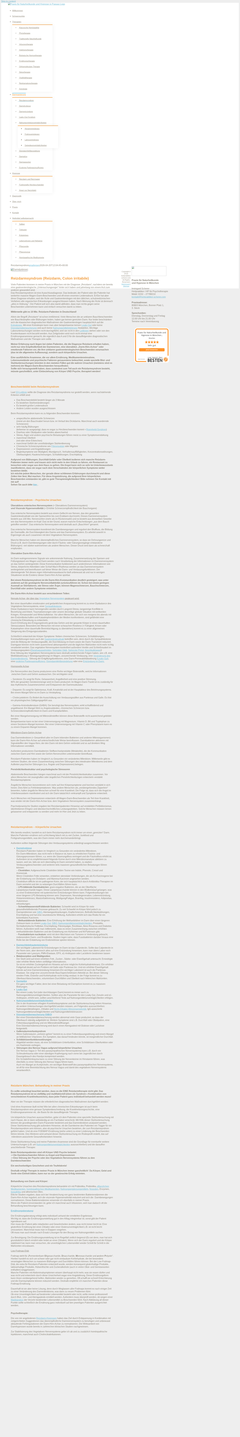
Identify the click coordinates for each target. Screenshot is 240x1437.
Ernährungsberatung (22, 1211)
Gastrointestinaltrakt (54, 639)
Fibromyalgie (57, 446)
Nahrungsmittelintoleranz (65, 328)
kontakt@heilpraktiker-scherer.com (149, 297)
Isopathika (16, 1192)
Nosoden (93, 1189)
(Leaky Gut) (102, 658)
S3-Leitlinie (21, 392)
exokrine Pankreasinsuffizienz (30, 661)
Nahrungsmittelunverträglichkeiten (75, 923)
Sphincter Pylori (76, 650)
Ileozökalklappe (93, 650)
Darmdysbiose (24, 848)
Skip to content (8, 1)
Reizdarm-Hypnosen (46, 1318)
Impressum (126, 284)
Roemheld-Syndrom (96, 429)
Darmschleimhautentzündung (32, 945)
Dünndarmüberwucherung (24, 328)
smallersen (34, 265)
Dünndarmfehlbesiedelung (59, 661)
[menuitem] (17, 10)
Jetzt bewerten (152, 349)
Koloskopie (16, 325)
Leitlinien (84, 331)
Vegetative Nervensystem (51, 598)
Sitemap (126, 286)
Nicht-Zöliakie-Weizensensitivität (70, 1009)
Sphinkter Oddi (59, 650)
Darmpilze (21, 981)
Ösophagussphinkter (41, 650)
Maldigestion (17, 1300)
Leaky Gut (87, 325)
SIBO (39, 912)
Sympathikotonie (53, 606)
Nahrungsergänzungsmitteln (74, 1189)
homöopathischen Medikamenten (43, 1189)
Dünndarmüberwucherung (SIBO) (34, 1014)
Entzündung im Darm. (93, 661)
